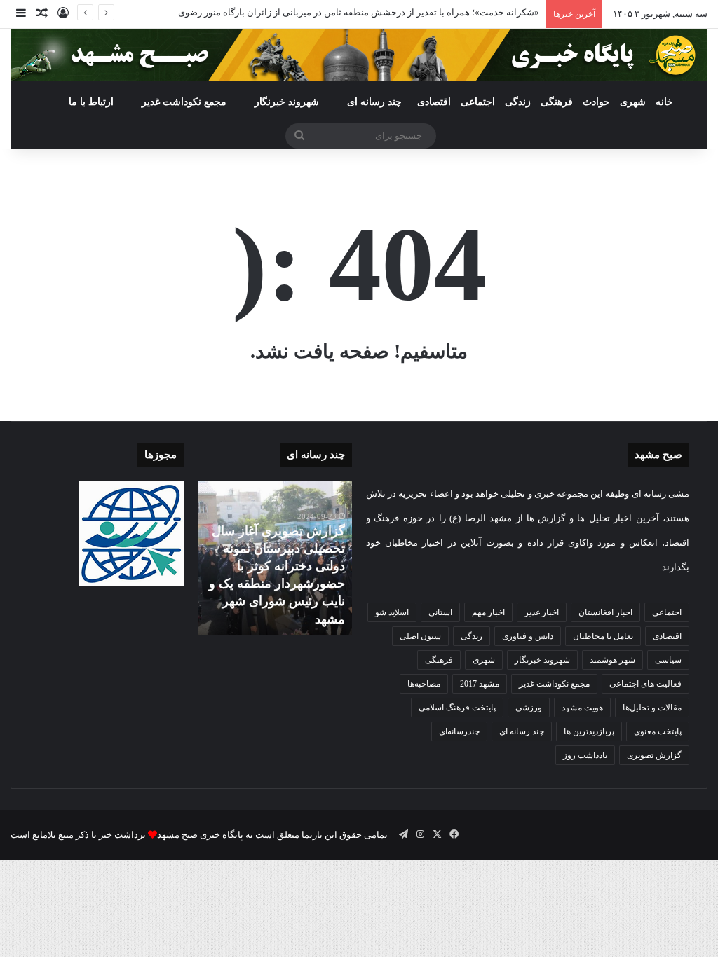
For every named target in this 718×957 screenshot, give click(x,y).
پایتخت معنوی (658, 731)
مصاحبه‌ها (423, 684)
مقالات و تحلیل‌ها (652, 707)
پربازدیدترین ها (589, 731)
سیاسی (668, 660)
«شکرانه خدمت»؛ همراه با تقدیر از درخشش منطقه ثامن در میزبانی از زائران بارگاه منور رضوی (358, 12)
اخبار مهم (488, 612)
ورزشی (528, 707)
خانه (664, 102)
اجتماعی (478, 102)
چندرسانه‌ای (459, 731)
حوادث (596, 102)
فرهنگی (557, 102)
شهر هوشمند (612, 660)
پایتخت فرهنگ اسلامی (457, 707)
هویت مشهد (582, 707)
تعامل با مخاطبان (603, 636)
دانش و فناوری (527, 636)
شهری (633, 102)
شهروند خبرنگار (542, 660)
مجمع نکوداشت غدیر (184, 102)
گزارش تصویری (654, 755)
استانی (440, 612)
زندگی (518, 102)
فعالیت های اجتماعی (645, 684)
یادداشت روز (585, 755)
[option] (274, 558)
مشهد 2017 (479, 684)
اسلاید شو (392, 612)
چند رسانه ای (374, 102)
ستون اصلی (420, 636)
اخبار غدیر (541, 612)
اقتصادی (434, 102)
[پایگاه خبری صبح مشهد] (359, 55)
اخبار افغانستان (605, 612)
